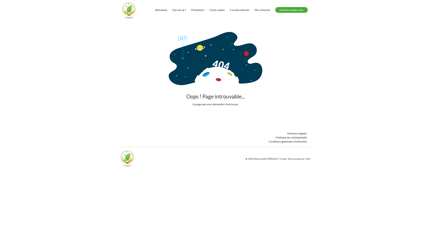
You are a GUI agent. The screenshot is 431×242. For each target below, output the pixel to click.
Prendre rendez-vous (291, 9)
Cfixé (307, 158)
